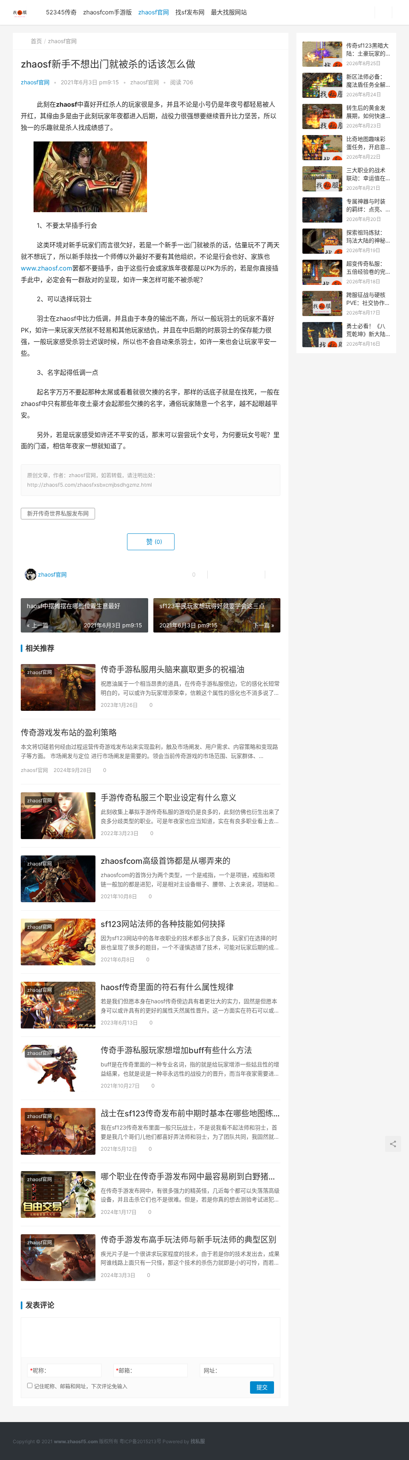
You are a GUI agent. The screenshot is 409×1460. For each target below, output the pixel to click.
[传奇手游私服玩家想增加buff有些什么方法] (58, 1068)
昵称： (40, 1370)
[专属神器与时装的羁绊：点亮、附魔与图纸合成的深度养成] (322, 201)
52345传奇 (61, 12)
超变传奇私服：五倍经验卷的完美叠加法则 (365, 271)
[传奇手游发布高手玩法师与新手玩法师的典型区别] (58, 1257)
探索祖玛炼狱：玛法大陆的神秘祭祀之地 (365, 240)
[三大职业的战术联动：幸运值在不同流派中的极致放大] (322, 170)
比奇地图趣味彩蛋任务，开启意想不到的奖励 (365, 146)
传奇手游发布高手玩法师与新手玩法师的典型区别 (188, 1240)
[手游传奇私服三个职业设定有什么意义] (58, 815)
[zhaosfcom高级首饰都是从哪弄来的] (58, 878)
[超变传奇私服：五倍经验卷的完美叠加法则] (322, 264)
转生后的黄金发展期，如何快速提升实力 (365, 115)
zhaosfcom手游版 (107, 12)
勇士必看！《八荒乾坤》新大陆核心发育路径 (365, 333)
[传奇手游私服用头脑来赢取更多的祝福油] (58, 687)
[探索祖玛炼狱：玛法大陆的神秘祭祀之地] (322, 232)
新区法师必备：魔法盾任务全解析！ (365, 84)
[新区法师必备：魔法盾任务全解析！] (322, 77)
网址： (212, 1370)
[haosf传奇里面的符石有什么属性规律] (58, 1005)
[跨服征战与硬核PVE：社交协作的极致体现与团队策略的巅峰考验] (322, 295)
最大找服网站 (229, 12)
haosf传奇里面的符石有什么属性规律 (167, 987)
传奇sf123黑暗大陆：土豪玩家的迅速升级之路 (367, 53)
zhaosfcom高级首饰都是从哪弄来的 (165, 861)
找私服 (198, 1441)
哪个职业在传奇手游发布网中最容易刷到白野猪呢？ (190, 1177)
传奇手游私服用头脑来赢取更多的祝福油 (172, 669)
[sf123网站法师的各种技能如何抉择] (58, 942)
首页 (36, 41)
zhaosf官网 (153, 12)
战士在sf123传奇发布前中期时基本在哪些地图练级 (190, 1113)
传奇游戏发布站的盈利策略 (69, 733)
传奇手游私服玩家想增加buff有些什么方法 (176, 1050)
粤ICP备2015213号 (140, 1441)
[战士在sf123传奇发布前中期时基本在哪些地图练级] (58, 1131)
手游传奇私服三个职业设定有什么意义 (168, 798)
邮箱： (125, 1370)
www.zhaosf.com (46, 268)
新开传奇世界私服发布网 (58, 513)
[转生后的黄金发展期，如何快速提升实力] (322, 108)
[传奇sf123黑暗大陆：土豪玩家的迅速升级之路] (322, 45)
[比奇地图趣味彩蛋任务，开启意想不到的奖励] (322, 139)
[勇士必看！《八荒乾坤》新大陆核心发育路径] (322, 326)
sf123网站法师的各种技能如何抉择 (163, 924)
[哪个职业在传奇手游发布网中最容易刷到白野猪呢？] (58, 1194)
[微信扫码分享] (220, 575)
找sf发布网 (189, 12)
